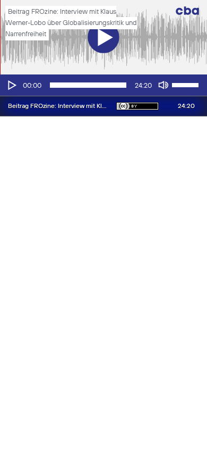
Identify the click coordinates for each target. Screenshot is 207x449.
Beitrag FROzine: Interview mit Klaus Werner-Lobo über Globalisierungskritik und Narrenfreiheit (71, 23)
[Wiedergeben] (11, 85)
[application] (103, 85)
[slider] (187, 84)
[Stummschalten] (163, 85)
